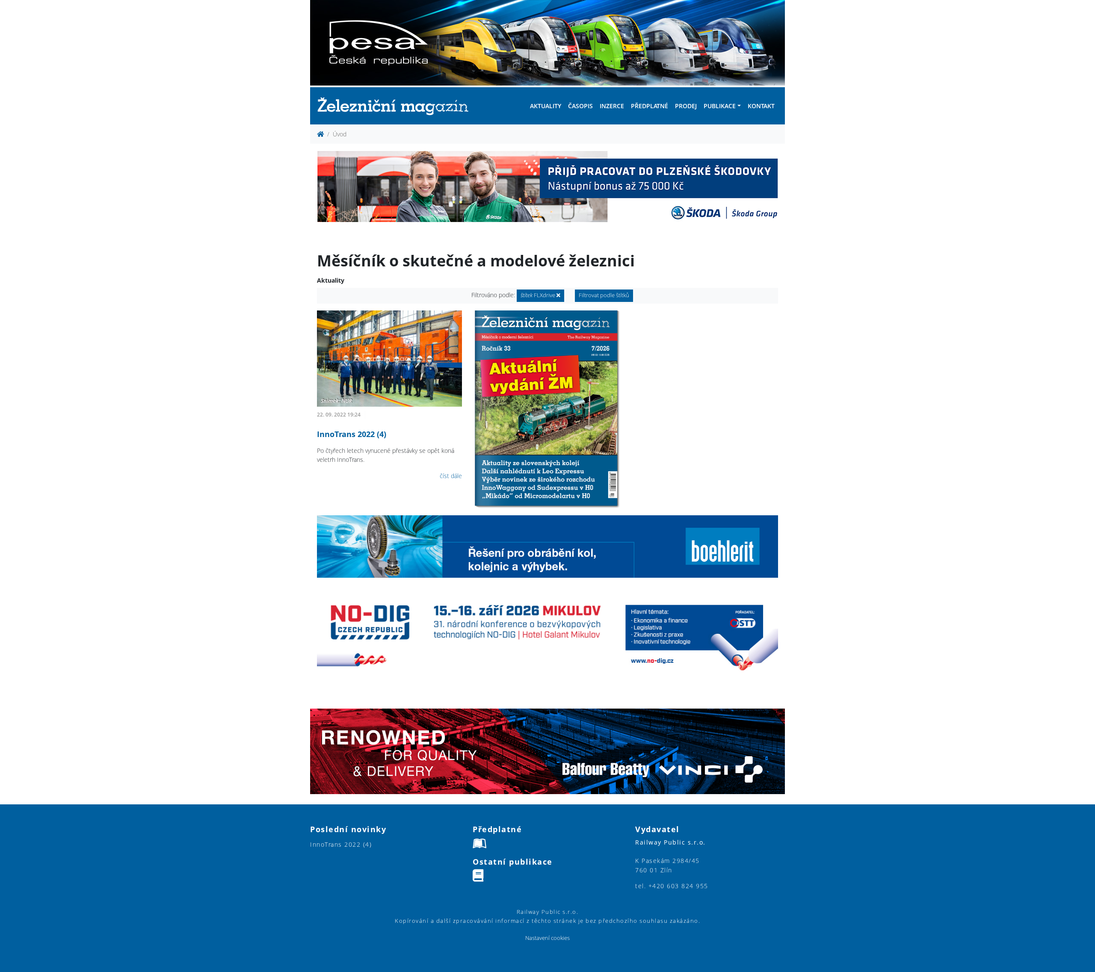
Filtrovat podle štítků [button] (604, 295)
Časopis (580, 106)
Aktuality (545, 106)
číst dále (451, 476)
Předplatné (649, 106)
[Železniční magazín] (396, 106)
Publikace (720, 106)
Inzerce (612, 106)
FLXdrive (538, 295)
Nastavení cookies (547, 938)
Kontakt (761, 106)
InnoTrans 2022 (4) (351, 434)
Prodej (686, 106)
